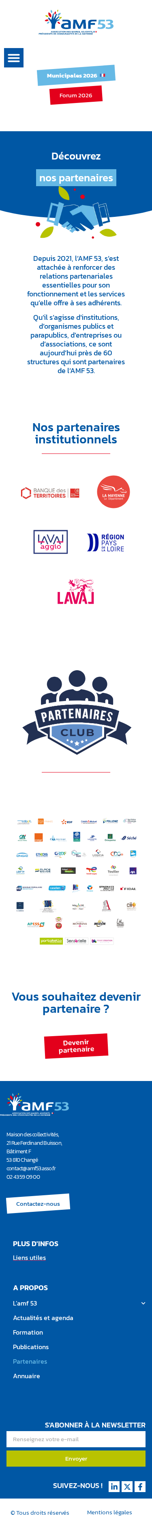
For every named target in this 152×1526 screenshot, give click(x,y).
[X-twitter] (127, 1486)
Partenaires (30, 1361)
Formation (28, 1332)
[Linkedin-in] (114, 1486)
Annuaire (26, 1376)
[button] (14, 57)
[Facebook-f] (140, 1486)
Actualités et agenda (43, 1317)
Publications (31, 1347)
